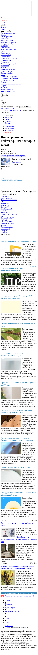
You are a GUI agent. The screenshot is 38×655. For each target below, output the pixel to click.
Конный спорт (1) (7, 221)
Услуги (3, 86)
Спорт (3, 75)
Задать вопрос (10, 607)
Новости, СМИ (6, 55)
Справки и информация (9, 76)
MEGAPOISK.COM (8, 91)
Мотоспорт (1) (6, 225)
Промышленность (7, 60)
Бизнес (3, 35)
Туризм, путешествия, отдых (11, 84)
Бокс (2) (3, 211)
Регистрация (9, 108)
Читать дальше (16, 163)
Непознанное (5, 53)
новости (3, 27)
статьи (3, 22)
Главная (7, 600)
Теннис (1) (4, 232)
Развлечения (5, 66)
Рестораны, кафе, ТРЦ (8, 69)
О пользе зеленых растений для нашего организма (13, 269)
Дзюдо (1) (4, 220)
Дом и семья (5, 38)
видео (3, 24)
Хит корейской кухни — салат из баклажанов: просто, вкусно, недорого (17, 439)
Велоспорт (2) (5, 212)
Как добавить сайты (12, 611)
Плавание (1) (5, 229)
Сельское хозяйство (7, 73)
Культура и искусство (8, 49)
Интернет (4, 46)
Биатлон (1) (5, 207)
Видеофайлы (9, 127)
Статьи (7, 123)
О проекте (8, 604)
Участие (8, 615)
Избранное (8, 117)
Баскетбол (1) (5, 203)
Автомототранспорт (8, 33)
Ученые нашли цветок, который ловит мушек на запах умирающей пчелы (17, 567)
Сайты (7, 119)
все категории (6, 234)
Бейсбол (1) (5, 205)
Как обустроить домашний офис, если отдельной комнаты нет (19, 539)
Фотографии (9, 130)
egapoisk (4, 103)
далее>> (33, 532)
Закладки (8, 132)
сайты (3, 29)
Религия (3, 67)
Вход (2, 108)
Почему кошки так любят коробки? (16, 467)
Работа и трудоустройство (10, 64)
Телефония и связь (7, 80)
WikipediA (4, 95)
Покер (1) (4, 231)
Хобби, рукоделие (7, 89)
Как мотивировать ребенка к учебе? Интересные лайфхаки (16, 297)
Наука (3, 51)
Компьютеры (5, 47)
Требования (9, 626)
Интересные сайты (7, 44)
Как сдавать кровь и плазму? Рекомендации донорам (13, 354)
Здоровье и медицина (8, 42)
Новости (8, 121)
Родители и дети (6, 71)
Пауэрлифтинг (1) (7, 227)
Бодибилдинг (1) (6, 209)
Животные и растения (8, 40)
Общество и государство (9, 58)
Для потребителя (6, 37)
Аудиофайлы (9, 128)
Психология (5, 62)
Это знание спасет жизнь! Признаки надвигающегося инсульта (16, 411)
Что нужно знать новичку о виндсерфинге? (19, 596)
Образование (5, 57)
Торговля (4, 82)
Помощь (8, 618)
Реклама (8, 622)
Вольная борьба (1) (7, 218)
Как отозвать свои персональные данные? (19, 241)
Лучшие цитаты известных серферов (13, 156)
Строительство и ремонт (9, 78)
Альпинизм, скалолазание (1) (6, 197)
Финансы (4, 87)
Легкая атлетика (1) (7, 223)
